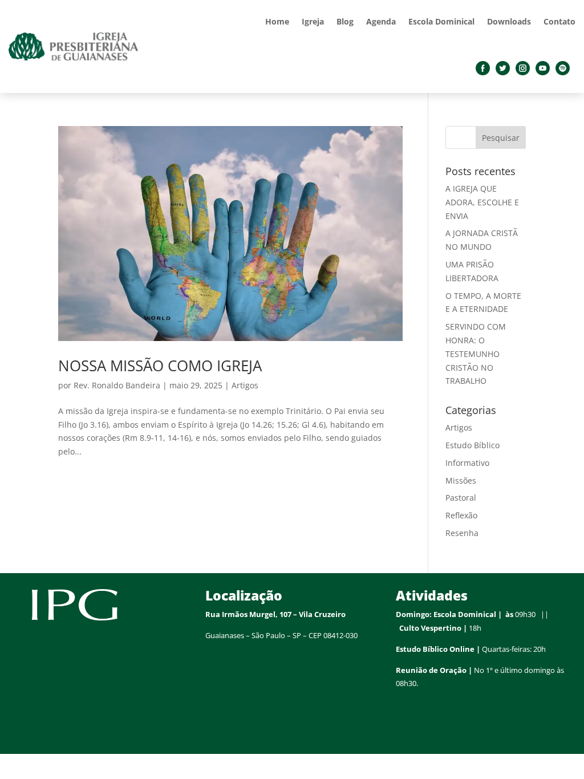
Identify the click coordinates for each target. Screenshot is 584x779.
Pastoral (460, 497)
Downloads (509, 21)
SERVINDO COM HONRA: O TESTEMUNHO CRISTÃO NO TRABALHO (475, 353)
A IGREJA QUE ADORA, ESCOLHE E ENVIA (482, 202)
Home (277, 21)
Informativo (467, 462)
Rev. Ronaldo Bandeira (117, 385)
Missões (460, 480)
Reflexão (461, 515)
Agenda (381, 21)
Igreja (313, 21)
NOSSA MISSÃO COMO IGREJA (160, 365)
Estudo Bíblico (472, 445)
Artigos (245, 385)
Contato (559, 21)
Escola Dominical (441, 21)
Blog (345, 21)
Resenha (461, 533)
